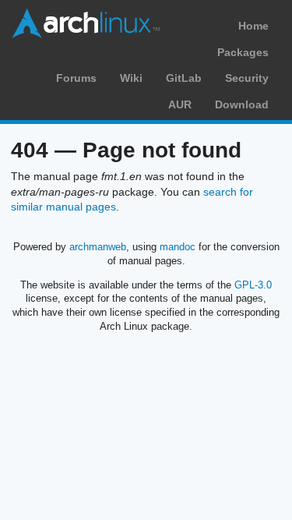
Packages (243, 52)
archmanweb (97, 247)
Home (253, 25)
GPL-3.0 (253, 285)
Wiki (131, 78)
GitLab (184, 78)
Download (242, 104)
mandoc (177, 247)
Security (247, 78)
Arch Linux (86, 23)
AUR (180, 104)
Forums (76, 78)
